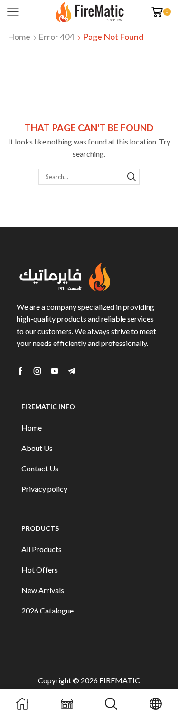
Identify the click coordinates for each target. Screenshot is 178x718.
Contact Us (39, 468)
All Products (41, 549)
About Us (37, 447)
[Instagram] (37, 371)
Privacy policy (44, 488)
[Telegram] (71, 371)
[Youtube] (54, 371)
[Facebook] (20, 371)
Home (19, 36)
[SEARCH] (131, 177)
